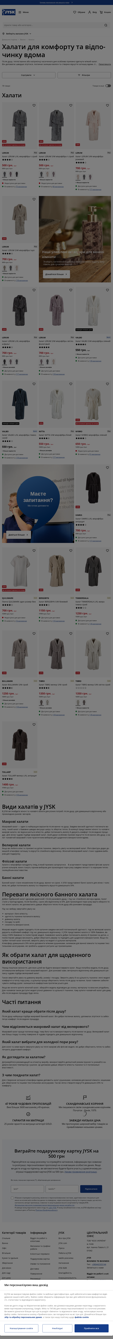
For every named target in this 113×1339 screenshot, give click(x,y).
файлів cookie (82, 1317)
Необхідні (57, 1328)
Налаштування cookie (21, 1328)
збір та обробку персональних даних (23, 1317)
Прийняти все (91, 1328)
